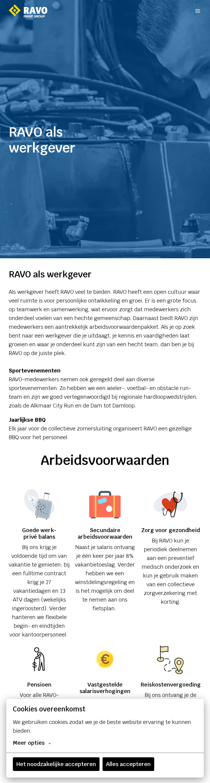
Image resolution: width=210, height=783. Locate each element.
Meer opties (29, 743)
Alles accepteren (128, 764)
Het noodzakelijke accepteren (56, 764)
